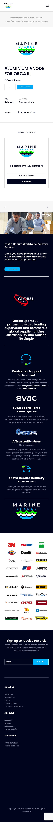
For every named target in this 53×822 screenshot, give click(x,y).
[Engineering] (26, 560)
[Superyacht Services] (26, 223)
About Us (8, 694)
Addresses (9, 726)
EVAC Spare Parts (12, 762)
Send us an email (12, 787)
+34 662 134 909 (28, 389)
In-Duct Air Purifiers (13, 765)
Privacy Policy (10, 703)
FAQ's (7, 700)
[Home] (26, 511)
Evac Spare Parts (26, 102)
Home (7, 21)
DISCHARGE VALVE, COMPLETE (26, 165)
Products (16, 21)
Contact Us (12, 269)
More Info (26, 181)
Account (8, 720)
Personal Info (10, 729)
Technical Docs (11, 746)
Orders (7, 723)
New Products (10, 759)
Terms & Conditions (13, 706)
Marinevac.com (26, 445)
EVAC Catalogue (12, 743)
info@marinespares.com (34, 386)
